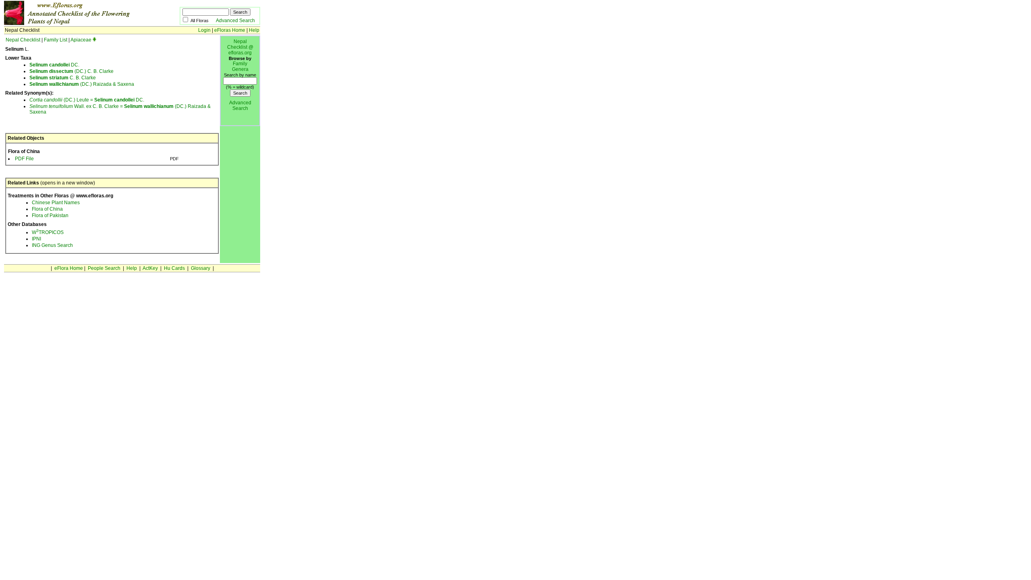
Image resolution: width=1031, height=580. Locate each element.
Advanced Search (235, 20)
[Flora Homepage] (79, 23)
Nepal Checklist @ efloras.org (240, 47)
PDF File (24, 159)
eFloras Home (229, 30)
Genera (240, 69)
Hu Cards (174, 268)
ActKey (150, 268)
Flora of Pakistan (50, 215)
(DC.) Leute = (61, 100)
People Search (104, 268)
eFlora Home (68, 268)
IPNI (36, 239)
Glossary (200, 268)
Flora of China (47, 209)
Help (254, 30)
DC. (54, 65)
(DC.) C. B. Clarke (71, 71)
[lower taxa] (94, 40)
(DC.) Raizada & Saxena (81, 84)
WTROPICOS (48, 232)
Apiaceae (80, 40)
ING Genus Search (52, 245)
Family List (55, 40)
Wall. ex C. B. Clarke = (76, 106)
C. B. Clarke (62, 78)
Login (204, 30)
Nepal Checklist (23, 40)
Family (240, 63)
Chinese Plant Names (56, 202)
